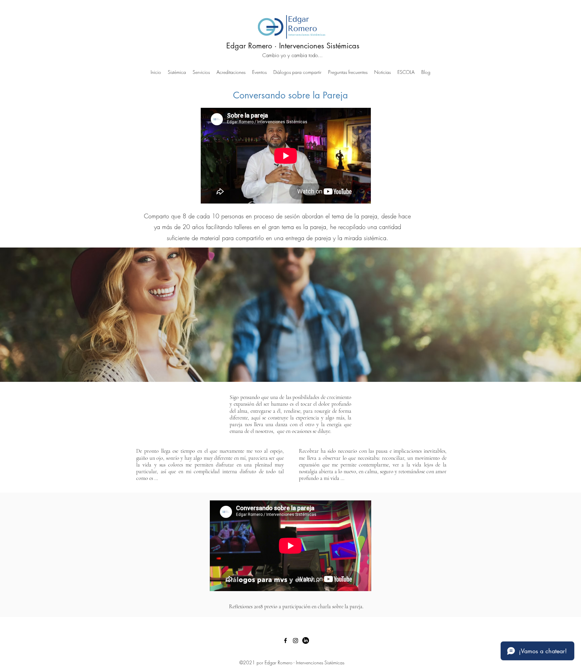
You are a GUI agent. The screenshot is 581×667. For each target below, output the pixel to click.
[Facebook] (285, 640)
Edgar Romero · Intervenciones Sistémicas (292, 45)
